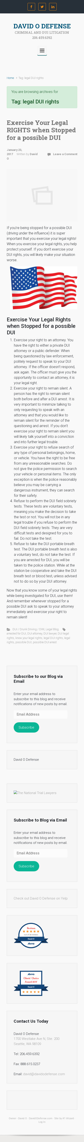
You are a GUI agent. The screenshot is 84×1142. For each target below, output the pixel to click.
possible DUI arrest (45, 642)
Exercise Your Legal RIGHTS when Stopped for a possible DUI (41, 130)
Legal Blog (52, 629)
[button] (43, 287)
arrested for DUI (16, 633)
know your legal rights (28, 638)
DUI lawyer (49, 633)
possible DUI (23, 642)
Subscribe (26, 727)
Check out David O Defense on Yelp (41, 898)
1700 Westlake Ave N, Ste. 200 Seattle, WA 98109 (36, 1041)
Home (10, 78)
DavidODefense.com (40, 1118)
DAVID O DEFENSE (42, 26)
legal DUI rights (53, 638)
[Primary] (42, 50)
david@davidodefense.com (44, 1074)
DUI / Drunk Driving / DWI (28, 629)
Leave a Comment (65, 154)
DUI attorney (34, 633)
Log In (42, 1122)
